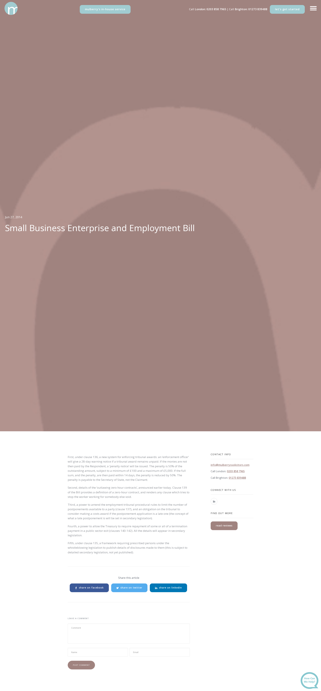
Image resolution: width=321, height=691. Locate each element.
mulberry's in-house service (105, 9)
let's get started (287, 9)
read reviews (224, 525)
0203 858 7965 (216, 9)
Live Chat (310, 681)
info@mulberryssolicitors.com (230, 465)
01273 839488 (257, 9)
